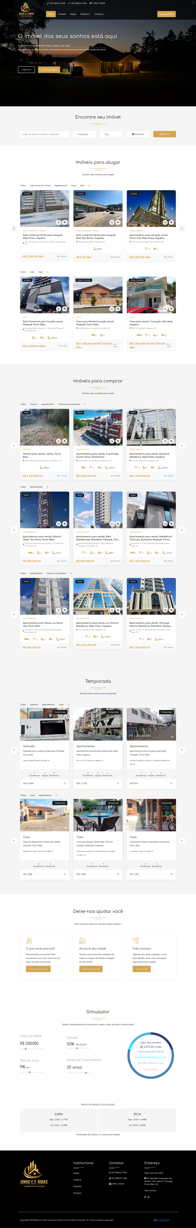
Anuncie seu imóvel (91, 969)
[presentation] (14, 228)
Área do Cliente (166, 14)
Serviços (77, 1193)
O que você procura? (38, 969)
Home (51, 14)
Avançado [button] (139, 134)
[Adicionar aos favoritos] (58, 222)
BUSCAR (166, 134)
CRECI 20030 (99, 3)
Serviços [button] (99, 14)
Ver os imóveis (150, 1069)
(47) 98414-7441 (58, 3)
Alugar (73, 14)
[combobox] (84, 134)
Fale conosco (142, 969)
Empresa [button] (85, 14)
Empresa (77, 1186)
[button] (23, 208)
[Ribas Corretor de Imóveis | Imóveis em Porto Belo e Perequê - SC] (30, 9)
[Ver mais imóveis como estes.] (89, 185)
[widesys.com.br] (161, 1220)
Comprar (62, 14)
